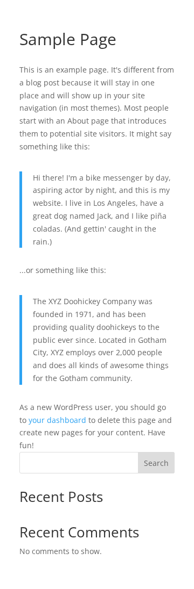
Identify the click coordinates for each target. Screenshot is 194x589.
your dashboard (57, 420)
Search (156, 463)
